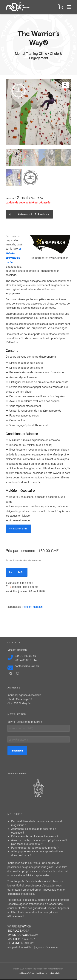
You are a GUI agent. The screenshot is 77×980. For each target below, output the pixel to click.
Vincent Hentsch (33, 606)
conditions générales (26, 973)
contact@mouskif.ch (27, 666)
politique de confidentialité (48, 973)
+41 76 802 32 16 (25, 656)
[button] (65, 85)
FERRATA (21, 939)
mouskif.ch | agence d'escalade (39, 947)
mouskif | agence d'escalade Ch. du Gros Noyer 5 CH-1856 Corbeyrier (24, 699)
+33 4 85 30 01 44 (26, 660)
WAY (19, 926)
